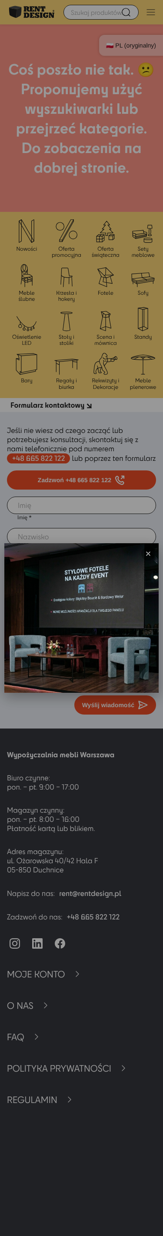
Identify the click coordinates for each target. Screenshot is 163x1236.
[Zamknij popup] (148, 554)
